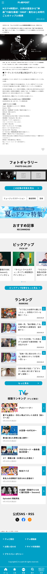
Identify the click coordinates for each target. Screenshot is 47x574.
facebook (23, 519)
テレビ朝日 (9, 539)
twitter (17, 519)
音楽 (41, 198)
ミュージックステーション (15, 99)
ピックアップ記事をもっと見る (23, 287)
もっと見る (23, 383)
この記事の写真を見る (23, 188)
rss (30, 519)
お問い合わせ (10, 546)
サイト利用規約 (33, 546)
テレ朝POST (23, 2)
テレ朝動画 (31, 539)
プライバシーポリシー (14, 554)
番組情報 (32, 198)
